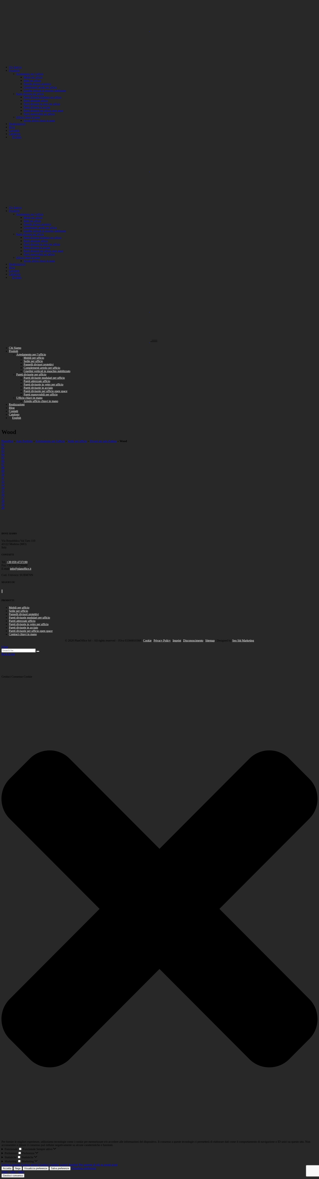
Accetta (7, 1168)
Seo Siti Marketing (243, 640)
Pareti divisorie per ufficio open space (31, 630)
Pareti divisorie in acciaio (23, 627)
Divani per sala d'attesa (103, 441)
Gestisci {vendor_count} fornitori (58, 1164)
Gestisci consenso (13, 1175)
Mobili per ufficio (19, 607)
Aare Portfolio (24, 441)
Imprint (177, 640)
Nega (17, 1168)
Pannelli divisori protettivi (24, 614)
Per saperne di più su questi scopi (98, 1164)
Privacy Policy (162, 640)
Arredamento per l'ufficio (50, 441)
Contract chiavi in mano (23, 634)
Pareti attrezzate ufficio (22, 620)
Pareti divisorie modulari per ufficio (29, 617)
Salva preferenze (60, 1168)
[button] (159, 909)
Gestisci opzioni (10, 1164)
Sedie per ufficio (77, 441)
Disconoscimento (193, 640)
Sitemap (210, 640)
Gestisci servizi (29, 1164)
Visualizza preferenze (35, 1168)
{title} (5, 1171)
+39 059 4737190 (17, 562)
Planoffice (7, 441)
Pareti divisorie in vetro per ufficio (29, 624)
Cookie (147, 640)
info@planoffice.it (20, 568)
